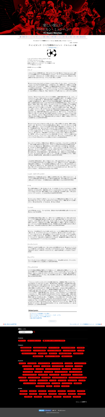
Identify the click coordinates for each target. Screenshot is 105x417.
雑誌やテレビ (65, 356)
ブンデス (30, 36)
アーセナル (30, 363)
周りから (52, 353)
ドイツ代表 (75, 369)
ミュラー (22, 380)
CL (34, 36)
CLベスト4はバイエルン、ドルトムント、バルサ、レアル (46, 315)
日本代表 (64, 386)
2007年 (46, 396)
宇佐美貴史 (39, 386)
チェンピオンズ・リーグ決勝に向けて (40, 316)
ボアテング (44, 377)
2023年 (22, 391)
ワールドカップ (66, 383)
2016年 (22, 393)
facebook (48, 410)
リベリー (61, 380)
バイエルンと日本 (61, 36)
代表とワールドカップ (28, 353)
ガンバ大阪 (44, 366)
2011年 (70, 393)
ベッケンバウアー (33, 377)
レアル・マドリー (28, 383)
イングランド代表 (56, 363)
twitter (42, 410)
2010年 (80, 393)
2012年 (61, 393)
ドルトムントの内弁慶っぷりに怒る (40, 313)
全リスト (23, 340)
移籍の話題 (36, 356)
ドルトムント (52, 321)
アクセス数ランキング (35, 340)
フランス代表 (76, 374)
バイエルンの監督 (68, 350)
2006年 (56, 396)
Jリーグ (21, 363)
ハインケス (47, 371)
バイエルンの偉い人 (52, 350)
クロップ (68, 366)
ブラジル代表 (65, 374)
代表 (74, 36)
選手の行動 (54, 36)
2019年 (60, 391)
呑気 (77, 36)
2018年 (70, 391)
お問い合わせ (62, 410)
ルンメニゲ (71, 380)
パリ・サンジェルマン (29, 374)
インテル (68, 363)
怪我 (56, 386)
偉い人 (67, 36)
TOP (55, 410)
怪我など (48, 36)
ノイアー (37, 371)
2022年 (31, 391)
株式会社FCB (82, 36)
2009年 (26, 396)
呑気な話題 (41, 353)
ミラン (31, 380)
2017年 (79, 391)
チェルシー (65, 369)
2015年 (31, 393)
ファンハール (53, 374)
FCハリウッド (39, 36)
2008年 (36, 396)
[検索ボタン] (34, 332)
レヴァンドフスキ (42, 383)
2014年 (41, 393)
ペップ (79, 350)
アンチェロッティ (43, 363)
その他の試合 (25, 350)
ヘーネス (21, 377)
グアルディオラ (56, 366)
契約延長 (77, 383)
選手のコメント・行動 (51, 356)
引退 (48, 386)
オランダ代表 (26, 366)
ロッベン (54, 383)
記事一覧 (25, 36)
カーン (35, 366)
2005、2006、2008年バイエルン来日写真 (54, 340)
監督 (71, 36)
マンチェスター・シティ (58, 377)
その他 (79, 347)
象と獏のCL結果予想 (36, 318)
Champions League (52, 47)
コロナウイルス (28, 369)
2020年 (50, 391)
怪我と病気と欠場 (64, 353)
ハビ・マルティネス (60, 371)
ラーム (51, 380)
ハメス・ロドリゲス (74, 371)
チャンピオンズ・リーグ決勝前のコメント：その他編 (85, 324)
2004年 (75, 396)
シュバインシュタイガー (51, 369)
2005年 (65, 396)
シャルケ (39, 369)
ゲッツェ (78, 366)
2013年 (51, 393)
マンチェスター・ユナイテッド (77, 377)
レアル (80, 380)
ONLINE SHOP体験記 (67, 347)
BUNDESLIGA (24, 347)
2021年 (40, 391)
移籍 (44, 36)
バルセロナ (41, 374)
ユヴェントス (42, 380)
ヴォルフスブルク (79, 363)
